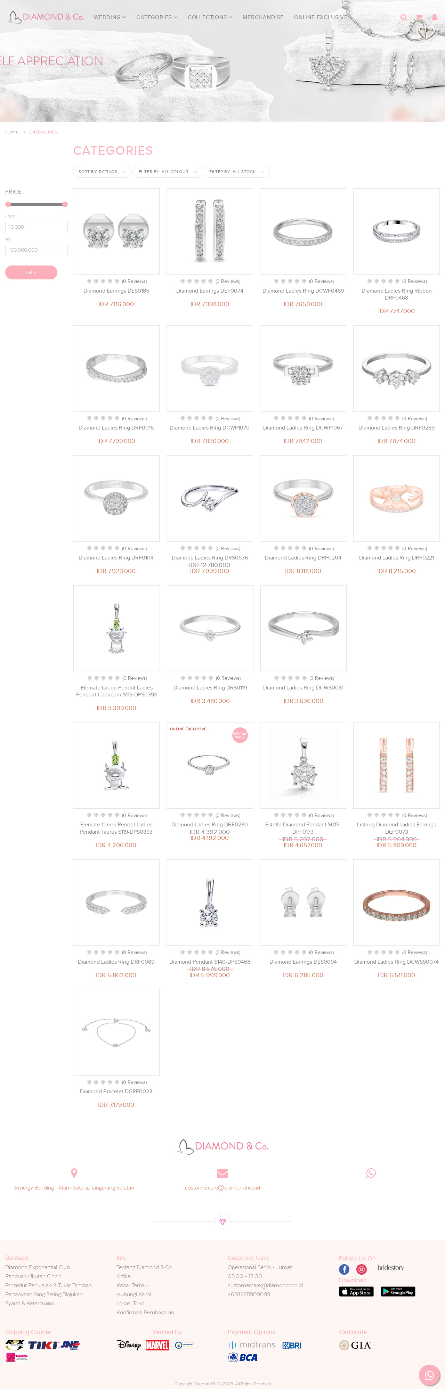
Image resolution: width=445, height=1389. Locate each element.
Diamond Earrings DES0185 (116, 291)
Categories (154, 17)
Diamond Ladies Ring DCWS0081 (303, 688)
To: (8, 239)
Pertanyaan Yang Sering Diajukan (44, 1294)
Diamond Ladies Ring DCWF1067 (303, 428)
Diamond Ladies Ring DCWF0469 (303, 291)
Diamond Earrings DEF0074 (209, 291)
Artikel (124, 1276)
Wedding (108, 17)
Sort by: (98, 171)
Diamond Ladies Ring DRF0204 (303, 558)
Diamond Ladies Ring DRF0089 (116, 962)
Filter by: (163, 171)
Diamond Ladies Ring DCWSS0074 (396, 962)
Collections (208, 17)
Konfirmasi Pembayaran (145, 1312)
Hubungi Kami (133, 1294)
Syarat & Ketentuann (29, 1303)
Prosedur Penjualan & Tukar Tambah (48, 1285)
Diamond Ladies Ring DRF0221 (396, 558)
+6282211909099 (249, 1294)
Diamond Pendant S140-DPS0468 (209, 962)
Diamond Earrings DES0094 (303, 962)
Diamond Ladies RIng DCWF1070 (210, 428)
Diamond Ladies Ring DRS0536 (210, 558)
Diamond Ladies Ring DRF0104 (116, 558)
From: (11, 216)
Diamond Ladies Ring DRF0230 (209, 825)
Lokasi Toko (130, 1303)
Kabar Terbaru (132, 1285)
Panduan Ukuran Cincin (33, 1276)
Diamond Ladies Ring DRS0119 (210, 688)
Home (12, 132)
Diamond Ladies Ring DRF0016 (116, 428)
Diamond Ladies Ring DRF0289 (396, 428)
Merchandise (263, 17)
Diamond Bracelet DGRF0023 (116, 1091)
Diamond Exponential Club (37, 1267)
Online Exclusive (321, 17)
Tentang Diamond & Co (144, 1267)
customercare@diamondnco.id (222, 1187)
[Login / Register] (434, 17)
